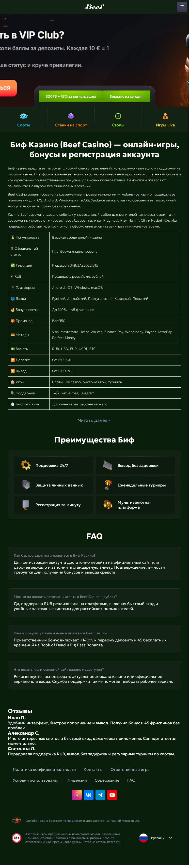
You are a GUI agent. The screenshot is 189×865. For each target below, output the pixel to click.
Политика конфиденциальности (44, 769)
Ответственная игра (130, 769)
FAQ (131, 780)
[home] (94, 7)
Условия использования (36, 780)
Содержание (107, 780)
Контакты (93, 769)
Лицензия (77, 780)
